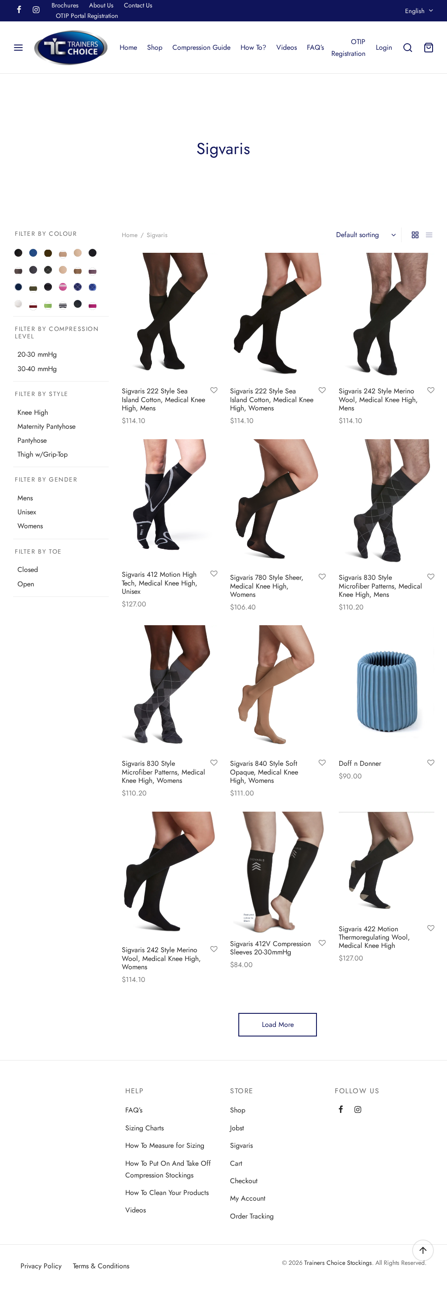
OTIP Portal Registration (87, 15)
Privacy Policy (41, 1266)
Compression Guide (201, 47)
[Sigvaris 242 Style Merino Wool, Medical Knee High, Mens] (386, 316)
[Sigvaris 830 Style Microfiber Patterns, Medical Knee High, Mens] (386, 502)
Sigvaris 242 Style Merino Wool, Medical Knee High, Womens (161, 958)
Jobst (237, 1128)
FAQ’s (315, 47)
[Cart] (428, 47)
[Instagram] (36, 10)
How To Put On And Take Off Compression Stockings (168, 1169)
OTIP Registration (348, 48)
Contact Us (138, 5)
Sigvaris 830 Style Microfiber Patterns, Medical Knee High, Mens (380, 585)
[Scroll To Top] (423, 1250)
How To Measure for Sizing (164, 1145)
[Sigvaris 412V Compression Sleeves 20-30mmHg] (278, 872)
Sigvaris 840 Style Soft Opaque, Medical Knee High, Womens (264, 772)
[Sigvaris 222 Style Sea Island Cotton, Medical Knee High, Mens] (169, 316)
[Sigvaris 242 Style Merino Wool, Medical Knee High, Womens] (169, 875)
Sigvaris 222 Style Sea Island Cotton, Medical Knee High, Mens (163, 399)
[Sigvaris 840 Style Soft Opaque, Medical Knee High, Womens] (278, 688)
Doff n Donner (360, 763)
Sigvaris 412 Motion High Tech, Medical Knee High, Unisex (159, 582)
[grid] (415, 234)
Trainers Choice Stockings (338, 1262)
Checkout (244, 1181)
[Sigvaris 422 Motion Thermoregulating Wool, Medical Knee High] (386, 865)
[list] (429, 234)
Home (128, 47)
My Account (247, 1198)
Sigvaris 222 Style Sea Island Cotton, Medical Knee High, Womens (271, 399)
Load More (278, 1024)
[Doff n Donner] (386, 688)
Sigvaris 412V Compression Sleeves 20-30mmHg (270, 948)
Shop (154, 47)
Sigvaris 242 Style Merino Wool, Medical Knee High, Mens (378, 399)
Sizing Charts (144, 1128)
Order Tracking (252, 1216)
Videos (286, 47)
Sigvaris (241, 1145)
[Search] (407, 47)
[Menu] (18, 47)
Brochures (65, 5)
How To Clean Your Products (167, 1193)
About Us (101, 5)
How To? (253, 47)
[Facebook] (19, 10)
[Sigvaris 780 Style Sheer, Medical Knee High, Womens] (278, 502)
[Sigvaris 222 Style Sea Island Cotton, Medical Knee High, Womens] (278, 316)
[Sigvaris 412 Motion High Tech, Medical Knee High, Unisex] (169, 501)
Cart (236, 1163)
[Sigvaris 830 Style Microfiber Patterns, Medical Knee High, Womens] (169, 688)
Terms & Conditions (101, 1266)
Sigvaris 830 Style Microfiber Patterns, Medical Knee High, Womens (163, 772)
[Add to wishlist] (213, 391)
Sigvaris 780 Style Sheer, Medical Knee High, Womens (266, 585)
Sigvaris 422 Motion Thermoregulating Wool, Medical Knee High (374, 937)
